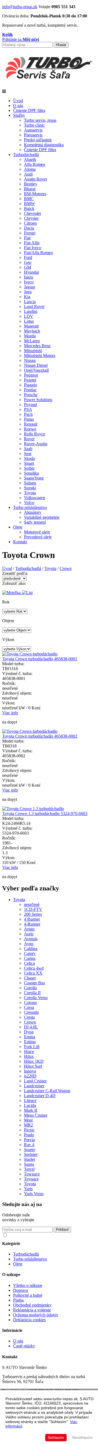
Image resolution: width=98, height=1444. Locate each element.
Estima (30, 1041)
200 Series (33, 914)
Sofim (29, 468)
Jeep (28, 291)
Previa (29, 1139)
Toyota (30, 492)
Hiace (29, 1051)
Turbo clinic (34, 125)
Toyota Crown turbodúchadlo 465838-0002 (39, 736)
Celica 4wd (34, 968)
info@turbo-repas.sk (19, 6)
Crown (66, 568)
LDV (28, 316)
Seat (27, 453)
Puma (29, 419)
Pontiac (30, 389)
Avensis (31, 938)
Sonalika (31, 473)
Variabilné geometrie (41, 517)
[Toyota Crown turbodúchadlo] (29, 654)
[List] (27, 592)
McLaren (32, 340)
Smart (29, 463)
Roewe (30, 429)
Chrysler (31, 218)
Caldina (30, 948)
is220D (30, 1076)
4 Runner (32, 919)
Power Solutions (38, 399)
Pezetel (30, 380)
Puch (28, 414)
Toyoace (31, 1179)
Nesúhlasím (82, 1437)
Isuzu (28, 277)
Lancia (30, 301)
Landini (30, 311)
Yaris (28, 1188)
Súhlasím (56, 1437)
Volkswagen (34, 497)
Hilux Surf (33, 1066)
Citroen (30, 223)
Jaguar (29, 287)
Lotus (29, 321)
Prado (29, 1134)
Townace (32, 1174)
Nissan (30, 360)
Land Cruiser (35, 1081)
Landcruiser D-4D (40, 1095)
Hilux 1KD (34, 1061)
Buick (29, 208)
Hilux (29, 1056)
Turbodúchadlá (26, 154)
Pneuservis (33, 135)
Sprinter (31, 1154)
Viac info (10, 712)
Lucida (30, 1105)
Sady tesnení (35, 522)
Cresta (29, 1017)
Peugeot (31, 375)
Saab (28, 448)
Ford (28, 257)
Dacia (29, 228)
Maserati (31, 326)
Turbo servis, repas (40, 120)
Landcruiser (34, 1085)
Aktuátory (32, 512)
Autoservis (33, 130)
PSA (28, 409)
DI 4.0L (31, 1027)
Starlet (29, 1159)
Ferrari (29, 233)
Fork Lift (31, 1046)
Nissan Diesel (36, 365)
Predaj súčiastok (38, 140)
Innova (30, 1071)
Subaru (30, 483)
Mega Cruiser (35, 1115)
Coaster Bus (34, 983)
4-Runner (32, 924)
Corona (30, 1002)
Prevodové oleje (38, 537)
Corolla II (32, 992)
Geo (27, 262)
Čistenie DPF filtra (29, 110)
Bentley (30, 184)
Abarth (30, 159)
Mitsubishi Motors (39, 355)
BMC (29, 198)
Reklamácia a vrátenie (32, 1310)
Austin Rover (35, 179)
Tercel (29, 1169)
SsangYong (34, 478)
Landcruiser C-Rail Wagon (47, 1090)
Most (28, 1120)
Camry (30, 953)
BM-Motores (35, 193)
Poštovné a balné (27, 1295)
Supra (29, 1164)
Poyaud (30, 404)
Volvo (29, 502)
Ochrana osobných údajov (35, 1314)
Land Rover (34, 306)
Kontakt (20, 541)
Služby (19, 115)
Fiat (27, 238)
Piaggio (30, 385)
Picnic (29, 1130)
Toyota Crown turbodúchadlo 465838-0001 (39, 659)
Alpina (30, 169)
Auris (28, 934)
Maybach (32, 331)
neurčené (31, 904)
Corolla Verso (36, 997)
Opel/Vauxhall (36, 370)
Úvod (18, 100)
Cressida (31, 1012)
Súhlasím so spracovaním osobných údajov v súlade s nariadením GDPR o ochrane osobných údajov (51, 1236)
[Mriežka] (12, 592)
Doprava (20, 1290)
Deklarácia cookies (29, 1319)
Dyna (28, 1032)
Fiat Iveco (32, 247)
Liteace (30, 1100)
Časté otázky (24, 1346)
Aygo (28, 943)
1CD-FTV (33, 909)
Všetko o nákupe (27, 1285)
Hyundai (31, 272)
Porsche (31, 394)
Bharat (29, 189)
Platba (18, 1300)
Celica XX (33, 973)
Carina (29, 958)
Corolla (30, 987)
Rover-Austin (35, 443)
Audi (28, 174)
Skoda (29, 458)
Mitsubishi (33, 350)
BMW (29, 203)
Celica (29, 963)
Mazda (30, 336)
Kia (27, 296)
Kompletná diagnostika (44, 144)
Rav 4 (29, 1144)
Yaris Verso (34, 1193)
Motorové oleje (37, 532)
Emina (29, 1036)
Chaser (30, 978)
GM (27, 267)
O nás (18, 105)
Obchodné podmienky (32, 1305)
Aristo (29, 929)
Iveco (28, 282)
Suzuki (30, 488)
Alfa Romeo (34, 164)
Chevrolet (32, 213)
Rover (29, 438)
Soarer (29, 1149)
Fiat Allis (31, 242)
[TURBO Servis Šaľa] (49, 86)
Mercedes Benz (37, 345)
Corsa (29, 1007)
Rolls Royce (34, 434)
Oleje (17, 527)
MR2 (28, 1125)
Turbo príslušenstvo (30, 507)
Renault (30, 424)
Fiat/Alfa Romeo (38, 252)
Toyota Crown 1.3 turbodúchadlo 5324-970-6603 (44, 813)
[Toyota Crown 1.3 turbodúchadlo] (33, 808)
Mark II (30, 1110)
